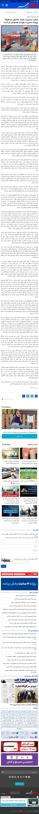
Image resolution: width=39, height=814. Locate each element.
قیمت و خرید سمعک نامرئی (20, 726)
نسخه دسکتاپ (19, 784)
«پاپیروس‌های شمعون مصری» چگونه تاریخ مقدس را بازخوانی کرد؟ (20, 627)
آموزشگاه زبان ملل (33, 726)
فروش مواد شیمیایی (31, 720)
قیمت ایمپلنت (18, 720)
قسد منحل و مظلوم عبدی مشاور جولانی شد (25, 653)
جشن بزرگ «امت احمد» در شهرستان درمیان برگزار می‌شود (22, 620)
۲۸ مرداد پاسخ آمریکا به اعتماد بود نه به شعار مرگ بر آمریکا (21, 660)
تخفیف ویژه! (13, 805)
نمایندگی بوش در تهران (8, 723)
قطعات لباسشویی (7, 720)
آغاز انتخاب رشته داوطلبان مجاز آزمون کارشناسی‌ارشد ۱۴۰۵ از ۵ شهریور (19, 634)
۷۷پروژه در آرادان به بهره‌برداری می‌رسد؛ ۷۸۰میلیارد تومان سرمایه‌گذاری (19, 613)
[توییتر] (21, 777)
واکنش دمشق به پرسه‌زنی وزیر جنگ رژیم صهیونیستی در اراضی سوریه (19, 663)
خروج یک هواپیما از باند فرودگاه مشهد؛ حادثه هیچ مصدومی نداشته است (19, 638)
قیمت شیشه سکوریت (12, 711)
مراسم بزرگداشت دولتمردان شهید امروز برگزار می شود (23, 623)
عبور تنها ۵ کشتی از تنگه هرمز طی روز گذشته (25, 599)
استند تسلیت (5, 714)
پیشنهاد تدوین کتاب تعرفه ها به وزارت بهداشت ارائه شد (22, 606)
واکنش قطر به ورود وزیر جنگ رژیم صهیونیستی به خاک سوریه (21, 667)
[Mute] (6, 427)
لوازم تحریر (22, 711)
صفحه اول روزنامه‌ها (31, 676)
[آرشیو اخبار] (12, 777)
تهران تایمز (4, 726)
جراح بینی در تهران (32, 711)
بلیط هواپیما (20, 723)
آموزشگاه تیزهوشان (31, 723)
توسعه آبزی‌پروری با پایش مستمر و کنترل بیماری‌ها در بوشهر (21, 616)
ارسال (3, 566)
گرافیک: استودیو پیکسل (16, 811)
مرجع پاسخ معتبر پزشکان (8, 717)
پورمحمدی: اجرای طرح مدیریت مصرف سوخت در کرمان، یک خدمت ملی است (19, 649)
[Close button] (38, 797)
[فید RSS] (15, 777)
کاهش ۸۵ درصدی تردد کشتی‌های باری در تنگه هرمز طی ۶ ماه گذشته (19, 609)
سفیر (3, 711)
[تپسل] (3, 407)
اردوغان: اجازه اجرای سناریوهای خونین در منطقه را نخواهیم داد (21, 656)
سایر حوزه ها (29, 12)
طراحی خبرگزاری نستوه (30, 811)
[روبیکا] (18, 777)
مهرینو (9, 726)
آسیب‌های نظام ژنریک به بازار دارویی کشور (26, 595)
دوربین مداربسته (22, 717)
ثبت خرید (19, 436)
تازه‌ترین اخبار (33, 592)
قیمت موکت (21, 714)
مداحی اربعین (33, 717)
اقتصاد (35, 12)
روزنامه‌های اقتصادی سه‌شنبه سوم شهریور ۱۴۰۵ (24, 705)
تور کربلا (13, 714)
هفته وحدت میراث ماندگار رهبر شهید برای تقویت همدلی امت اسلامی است (19, 643)
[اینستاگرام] (23, 777)
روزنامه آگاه (19, 729)
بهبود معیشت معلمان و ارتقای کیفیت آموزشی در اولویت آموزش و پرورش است (20, 671)
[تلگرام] (29, 777)
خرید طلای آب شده (32, 714)
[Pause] (4, 427)
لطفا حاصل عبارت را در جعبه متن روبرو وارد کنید (26, 559)
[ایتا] (10, 777)
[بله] (26, 777)
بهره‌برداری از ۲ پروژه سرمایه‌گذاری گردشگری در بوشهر (23, 602)
